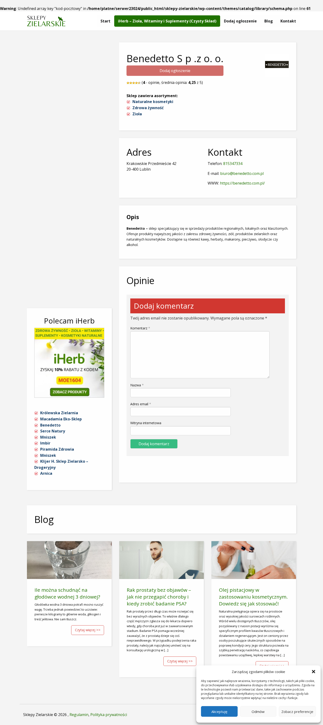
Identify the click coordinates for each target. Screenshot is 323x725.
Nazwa (137, 385)
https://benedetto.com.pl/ (242, 183)
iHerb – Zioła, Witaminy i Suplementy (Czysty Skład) (167, 21)
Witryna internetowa (145, 423)
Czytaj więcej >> (87, 630)
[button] (313, 671)
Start (105, 21)
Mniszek (48, 437)
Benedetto (50, 425)
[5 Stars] (139, 83)
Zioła (137, 114)
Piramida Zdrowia (57, 449)
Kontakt (288, 21)
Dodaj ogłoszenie (240, 21)
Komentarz (140, 328)
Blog (268, 21)
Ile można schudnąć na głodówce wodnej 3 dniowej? (67, 593)
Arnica (46, 473)
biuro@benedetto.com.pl (242, 173)
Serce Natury (52, 431)
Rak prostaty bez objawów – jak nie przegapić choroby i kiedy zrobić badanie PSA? (159, 597)
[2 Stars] (130, 83)
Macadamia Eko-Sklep (61, 419)
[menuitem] (105, 21)
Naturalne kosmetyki (152, 101)
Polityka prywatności (108, 714)
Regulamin (79, 714)
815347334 (232, 163)
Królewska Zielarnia (59, 412)
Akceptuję (219, 711)
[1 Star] (128, 83)
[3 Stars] (133, 83)
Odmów (258, 711)
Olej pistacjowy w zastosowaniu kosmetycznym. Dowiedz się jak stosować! (253, 597)
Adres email (140, 404)
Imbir (45, 443)
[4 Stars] (136, 83)
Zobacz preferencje (297, 711)
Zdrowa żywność (148, 107)
